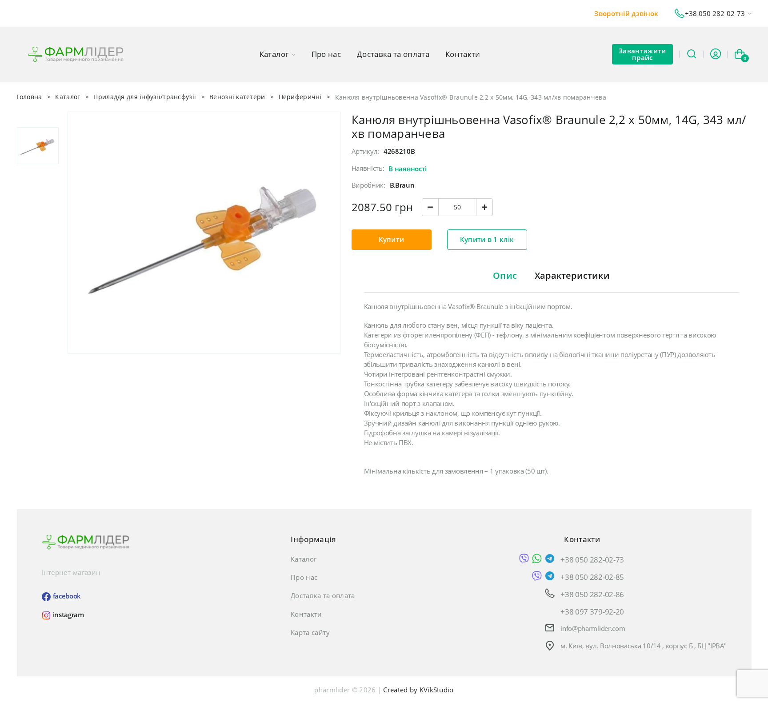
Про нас (326, 54)
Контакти (462, 54)
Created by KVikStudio (418, 689)
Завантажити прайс (642, 54)
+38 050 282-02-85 (592, 576)
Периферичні (300, 96)
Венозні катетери (237, 96)
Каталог (274, 54)
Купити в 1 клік (487, 239)
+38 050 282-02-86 (592, 594)
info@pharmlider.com (592, 628)
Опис (505, 275)
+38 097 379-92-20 (592, 611)
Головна (29, 96)
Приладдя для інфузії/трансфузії (144, 96)
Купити (391, 239)
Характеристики (572, 275)
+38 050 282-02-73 (592, 559)
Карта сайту (310, 632)
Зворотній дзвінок (626, 13)
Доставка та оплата (393, 54)
